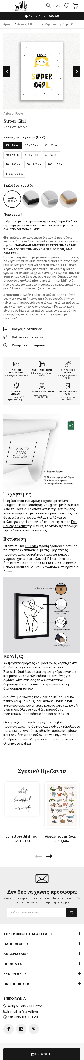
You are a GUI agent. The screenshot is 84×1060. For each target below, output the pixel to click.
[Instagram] (21, 1029)
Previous (7, 71)
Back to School (43, 16)
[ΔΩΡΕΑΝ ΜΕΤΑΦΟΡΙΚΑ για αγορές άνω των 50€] (16, 364)
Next (77, 71)
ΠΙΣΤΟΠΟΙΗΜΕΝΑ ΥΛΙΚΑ (68, 392)
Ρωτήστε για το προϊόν (28, 345)
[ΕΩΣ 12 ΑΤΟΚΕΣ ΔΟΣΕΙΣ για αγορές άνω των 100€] (68, 364)
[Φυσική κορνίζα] (68, 199)
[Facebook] (9, 1029)
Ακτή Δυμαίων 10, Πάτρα (25, 1006)
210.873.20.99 (42, 397)
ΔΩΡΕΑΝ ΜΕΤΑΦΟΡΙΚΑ (16, 371)
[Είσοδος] (57, 6)
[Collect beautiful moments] (22, 799)
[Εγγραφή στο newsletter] (71, 912)
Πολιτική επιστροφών (27, 337)
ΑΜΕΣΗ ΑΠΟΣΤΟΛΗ (42, 370)
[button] (5, 6)
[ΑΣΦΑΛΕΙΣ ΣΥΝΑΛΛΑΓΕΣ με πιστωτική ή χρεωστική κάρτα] (16, 386)
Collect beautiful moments (25, 836)
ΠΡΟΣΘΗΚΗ (43, 1054)
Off (53, 16)
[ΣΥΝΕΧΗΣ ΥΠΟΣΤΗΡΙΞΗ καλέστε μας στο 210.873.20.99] (42, 386)
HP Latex (31, 546)
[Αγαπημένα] (66, 6)
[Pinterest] (34, 1029)
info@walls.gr (28, 1011)
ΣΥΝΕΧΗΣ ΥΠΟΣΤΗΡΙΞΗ (42, 391)
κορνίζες (64, 663)
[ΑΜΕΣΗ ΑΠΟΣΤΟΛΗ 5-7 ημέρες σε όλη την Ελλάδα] (42, 364)
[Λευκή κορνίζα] (49, 199)
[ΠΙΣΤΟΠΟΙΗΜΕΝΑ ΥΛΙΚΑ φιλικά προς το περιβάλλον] (68, 386)
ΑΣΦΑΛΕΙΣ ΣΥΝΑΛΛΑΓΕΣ (16, 392)
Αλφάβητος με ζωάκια (62, 836)
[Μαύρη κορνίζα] (31, 199)
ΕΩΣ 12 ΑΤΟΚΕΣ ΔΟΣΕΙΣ (67, 371)
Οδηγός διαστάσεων (27, 329)
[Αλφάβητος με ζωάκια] (62, 805)
